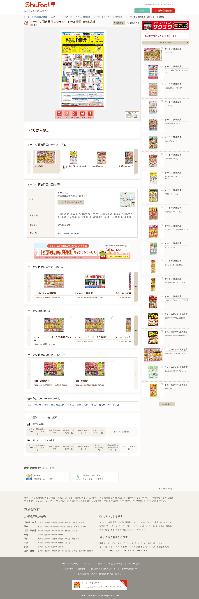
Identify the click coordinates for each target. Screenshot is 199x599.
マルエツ (124, 547)
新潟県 (54, 530)
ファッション (112, 526)
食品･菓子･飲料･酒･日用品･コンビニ (123, 522)
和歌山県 (75, 539)
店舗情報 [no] (119, 23)
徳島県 (40, 547)
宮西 (79, 405)
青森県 (47, 522)
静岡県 (47, 535)
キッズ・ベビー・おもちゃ (130, 526)
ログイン (142, 10)
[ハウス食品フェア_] (102, 157)
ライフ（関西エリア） (138, 547)
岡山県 (40, 543)
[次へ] (136, 161)
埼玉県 (56, 526)
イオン (159, 543)
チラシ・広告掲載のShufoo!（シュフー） (41, 17)
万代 (117, 547)
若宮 (46, 405)
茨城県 (69, 526)
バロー (123, 550)
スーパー (103, 522)
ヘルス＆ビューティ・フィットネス (131, 530)
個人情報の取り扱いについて (103, 569)
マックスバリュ (132, 543)
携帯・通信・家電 (107, 530)
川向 (29, 405)
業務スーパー (105, 543)
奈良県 (68, 539)
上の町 (116, 405)
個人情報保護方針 (129, 569)
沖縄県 (90, 551)
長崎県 (54, 551)
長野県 (47, 530)
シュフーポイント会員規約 (73, 569)
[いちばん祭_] (46, 157)
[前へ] (29, 161)
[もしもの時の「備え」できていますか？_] (74, 157)
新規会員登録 (163, 10)
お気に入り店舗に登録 (133, 23)
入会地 (70, 405)
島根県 (61, 543)
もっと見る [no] (166, 404)
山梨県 (40, 530)
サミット (103, 550)
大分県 (68, 551)
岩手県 (54, 522)
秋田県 (68, 522)
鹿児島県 (82, 551)
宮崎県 (74, 551)
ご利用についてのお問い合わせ (109, 564)
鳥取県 (54, 543)
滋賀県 (61, 539)
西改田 (38, 405)
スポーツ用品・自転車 (162, 526)
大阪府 (40, 539)
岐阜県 (54, 535)
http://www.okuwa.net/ (68, 233)
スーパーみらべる (148, 543)
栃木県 (76, 526)
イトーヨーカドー (107, 547)
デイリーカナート (139, 550)
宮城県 (61, 522)
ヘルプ (87, 564)
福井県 (74, 530)
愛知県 (40, 535)
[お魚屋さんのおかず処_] (130, 157)
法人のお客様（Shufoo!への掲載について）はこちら (99, 574)
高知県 (61, 547)
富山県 (61, 530)
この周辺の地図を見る (71, 202)
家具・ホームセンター (164, 522)
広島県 (47, 543)
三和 (129, 550)
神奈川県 (48, 526)
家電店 (102, 526)
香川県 (47, 547)
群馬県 (83, 526)
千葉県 (63, 526)
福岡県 (40, 551)
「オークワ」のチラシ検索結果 (109, 17)
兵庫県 (47, 539)
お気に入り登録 (71, 317)
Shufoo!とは (134, 564)
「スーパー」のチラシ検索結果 (77, 17)
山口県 (68, 543)
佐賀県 (47, 551)
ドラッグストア (146, 522)
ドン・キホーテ (118, 543)
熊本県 (61, 551)
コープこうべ (113, 550)
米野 (86, 405)
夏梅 (93, 405)
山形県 (74, 522)
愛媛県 (54, 547)
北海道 (40, 522)
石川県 (68, 530)
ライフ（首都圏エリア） (159, 547)
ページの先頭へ (166, 489)
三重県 (61, 535)
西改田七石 (104, 405)
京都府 (54, 539)
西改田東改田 (57, 405)
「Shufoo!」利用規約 (69, 564)
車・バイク (147, 526)
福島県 (81, 522)
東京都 (40, 526)
